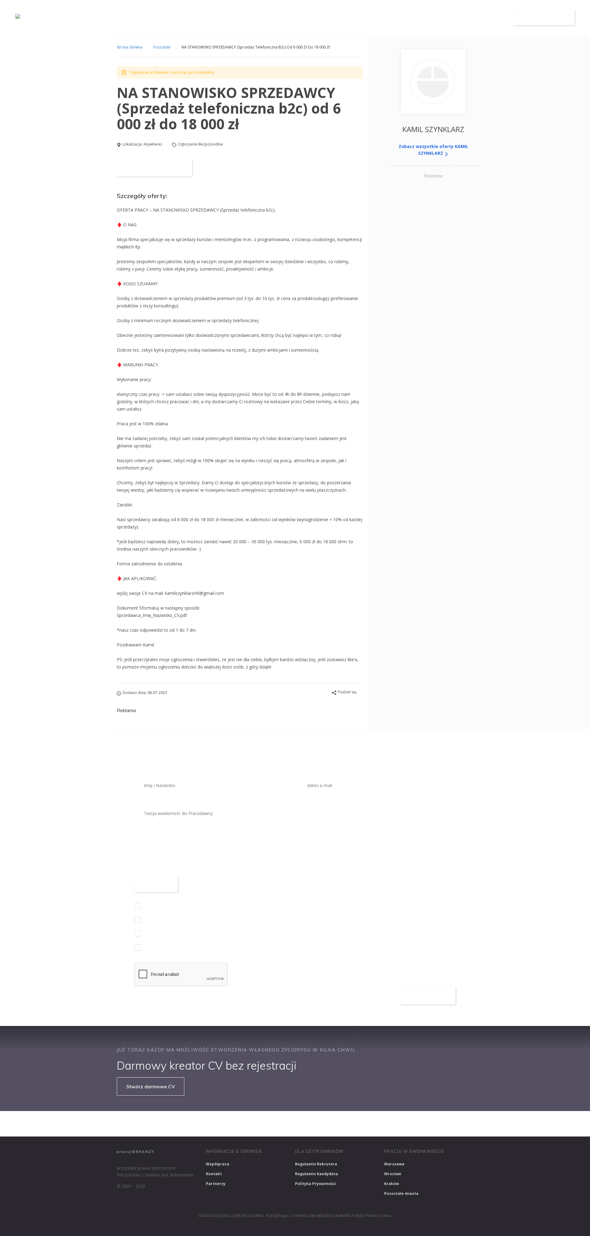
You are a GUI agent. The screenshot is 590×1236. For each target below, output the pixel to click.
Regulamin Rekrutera (316, 1164)
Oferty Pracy (401, 18)
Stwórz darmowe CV (150, 1086)
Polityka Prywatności (315, 1183)
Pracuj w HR (345, 1123)
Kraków (391, 1183)
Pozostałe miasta (401, 1193)
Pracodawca (446, 18)
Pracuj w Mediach (387, 1123)
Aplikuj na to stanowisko (154, 167)
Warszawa (394, 1164)
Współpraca (217, 1164)
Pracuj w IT (209, 1123)
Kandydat (488, 18)
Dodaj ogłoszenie (544, 17)
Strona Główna (129, 47)
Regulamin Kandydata (316, 1173)
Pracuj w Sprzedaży (251, 1123)
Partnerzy (216, 1183)
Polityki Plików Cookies (371, 1215)
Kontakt (214, 1173)
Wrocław (392, 1173)
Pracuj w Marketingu (437, 1123)
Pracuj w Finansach (301, 1123)
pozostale (162, 47)
